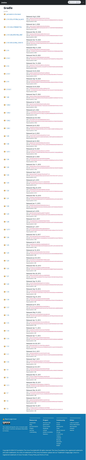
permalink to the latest (13, 14)
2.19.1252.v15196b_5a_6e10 (15, 19)
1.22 (7, 268)
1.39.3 (8, 113)
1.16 (7, 315)
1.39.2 (8, 120)
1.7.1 (7, 385)
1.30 (7, 206)
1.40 (7, 97)
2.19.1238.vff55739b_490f (14, 35)
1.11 (7, 354)
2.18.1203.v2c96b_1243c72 (14, 43)
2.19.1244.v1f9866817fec (14, 27)
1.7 (7, 393)
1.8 (7, 377)
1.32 (7, 191)
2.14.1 (8, 58)
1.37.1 (8, 152)
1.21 (7, 276)
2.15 (7, 50)
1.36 (7, 159)
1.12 (7, 346)
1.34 (7, 175)
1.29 (7, 214)
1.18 (7, 300)
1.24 (7, 253)
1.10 (7, 362)
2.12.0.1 (8, 89)
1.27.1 (8, 229)
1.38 (7, 144)
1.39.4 (8, 105)
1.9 (7, 370)
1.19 (7, 292)
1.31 (7, 198)
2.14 (7, 66)
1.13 (7, 338)
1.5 (7, 409)
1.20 (7, 284)
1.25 (7, 245)
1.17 (7, 307)
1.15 (7, 323)
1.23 (7, 261)
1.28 (7, 222)
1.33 (7, 183)
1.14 (7, 331)
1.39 (7, 136)
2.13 (7, 81)
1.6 (7, 401)
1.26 (7, 237)
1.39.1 (8, 128)
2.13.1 (8, 74)
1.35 (7, 167)
